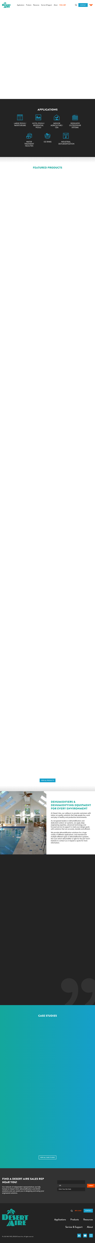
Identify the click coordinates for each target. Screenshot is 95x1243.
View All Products (47, 780)
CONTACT (83, 5)
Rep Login (78, 1211)
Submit (91, 1186)
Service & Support (46, 5)
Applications (20, 5)
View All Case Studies (47, 1157)
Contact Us (11, 87)
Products (28, 5)
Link (20, 114)
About (56, 5)
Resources (36, 5)
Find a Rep (62, 5)
